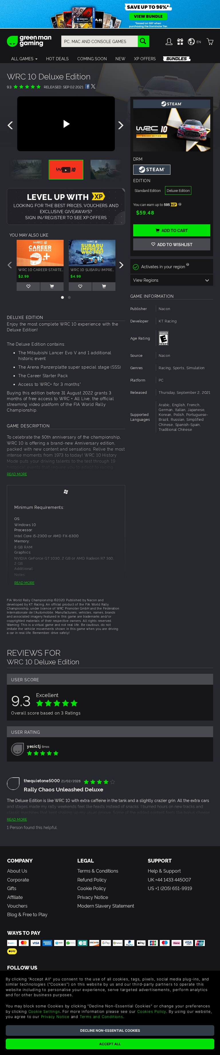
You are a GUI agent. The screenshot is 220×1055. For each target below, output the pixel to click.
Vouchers (17, 905)
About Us (17, 870)
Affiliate (15, 897)
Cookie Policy (91, 888)
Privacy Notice (92, 897)
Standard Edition (148, 190)
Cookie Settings (44, 1011)
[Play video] (66, 124)
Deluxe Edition (178, 190)
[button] (24, 58)
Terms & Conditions (97, 870)
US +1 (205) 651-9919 (170, 888)
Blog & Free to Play (27, 914)
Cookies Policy (151, 1011)
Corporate (18, 879)
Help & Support (164, 870)
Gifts (11, 888)
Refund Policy (92, 879)
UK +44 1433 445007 (169, 879)
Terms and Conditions (101, 1016)
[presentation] (11, 125)
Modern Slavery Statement (105, 905)
